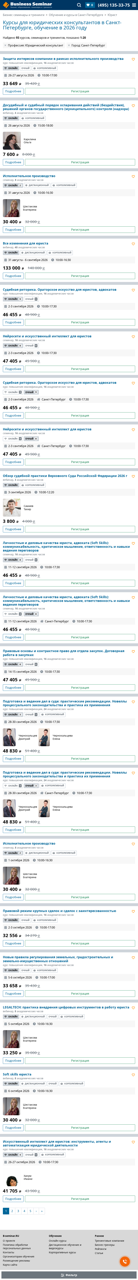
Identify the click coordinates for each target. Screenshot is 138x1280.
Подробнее (13, 91)
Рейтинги (100, 1249)
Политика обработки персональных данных (17, 1246)
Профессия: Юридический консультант (35, 45)
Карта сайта (10, 1264)
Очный (25, 68)
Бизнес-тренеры (105, 1244)
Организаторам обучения (18, 1256)
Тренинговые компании (109, 1240)
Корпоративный (46, 68)
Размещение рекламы (16, 1260)
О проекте (9, 1240)
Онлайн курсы (57, 1240)
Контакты (8, 1252)
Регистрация (80, 91)
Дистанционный (39, 185)
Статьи (99, 1253)
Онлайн (13, 68)
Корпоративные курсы (62, 1252)
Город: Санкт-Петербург (88, 45)
